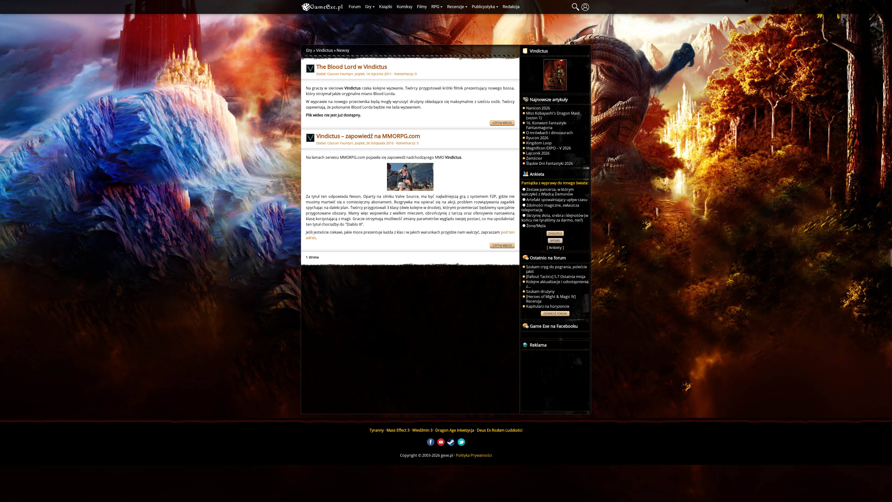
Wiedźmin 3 (422, 430)
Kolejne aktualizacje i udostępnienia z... (557, 284)
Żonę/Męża (536, 225)
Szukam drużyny (540, 291)
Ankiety (555, 247)
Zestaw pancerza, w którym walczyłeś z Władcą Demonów (547, 191)
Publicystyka (483, 6)
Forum (355, 6)
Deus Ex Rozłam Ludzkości (499, 430)
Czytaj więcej (502, 123)
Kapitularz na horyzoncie (547, 306)
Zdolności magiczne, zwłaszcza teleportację (550, 207)
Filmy (422, 6)
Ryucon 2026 (537, 137)
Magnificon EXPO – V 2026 (548, 148)
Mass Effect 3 (398, 430)
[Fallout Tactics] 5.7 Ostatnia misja (555, 276)
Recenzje (455, 6)
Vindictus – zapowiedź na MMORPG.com (368, 136)
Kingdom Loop (539, 142)
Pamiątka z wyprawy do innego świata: (554, 182)
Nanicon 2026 (538, 108)
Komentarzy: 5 (407, 143)
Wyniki (555, 241)
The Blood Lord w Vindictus (351, 66)
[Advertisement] (446, 28)
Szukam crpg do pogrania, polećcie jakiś (556, 269)
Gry (368, 6)
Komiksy (405, 6)
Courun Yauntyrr (340, 74)
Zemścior (534, 158)
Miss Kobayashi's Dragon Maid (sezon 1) (553, 115)
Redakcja (511, 6)
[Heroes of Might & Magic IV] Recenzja (551, 299)
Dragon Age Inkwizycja (454, 430)
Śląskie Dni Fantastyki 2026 (549, 163)
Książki (385, 6)
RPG (435, 6)
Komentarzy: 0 (405, 74)
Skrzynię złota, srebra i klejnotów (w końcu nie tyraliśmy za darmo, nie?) (554, 217)
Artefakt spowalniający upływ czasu (556, 199)
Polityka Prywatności (474, 455)
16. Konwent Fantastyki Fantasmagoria (546, 125)
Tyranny (377, 430)
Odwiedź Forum (555, 314)
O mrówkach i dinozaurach (549, 132)
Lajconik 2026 (538, 153)
